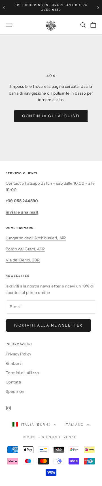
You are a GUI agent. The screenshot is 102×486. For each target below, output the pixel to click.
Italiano (74, 425)
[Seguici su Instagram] (8, 408)
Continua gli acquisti (51, 116)
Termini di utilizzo (22, 372)
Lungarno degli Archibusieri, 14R (36, 237)
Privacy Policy (18, 354)
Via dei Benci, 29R (23, 260)
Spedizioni (15, 391)
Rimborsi (14, 363)
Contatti (13, 382)
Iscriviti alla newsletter (48, 325)
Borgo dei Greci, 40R (25, 248)
